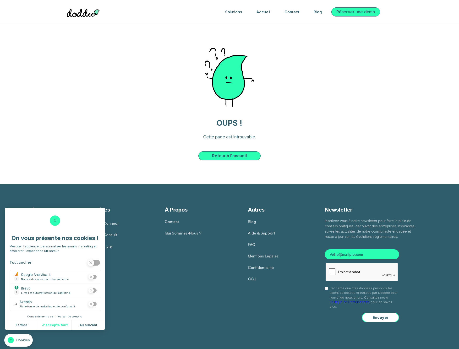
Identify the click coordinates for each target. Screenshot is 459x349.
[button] (233, 12)
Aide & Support (261, 233)
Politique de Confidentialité (350, 302)
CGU (252, 279)
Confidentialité (261, 267)
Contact (291, 12)
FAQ (251, 244)
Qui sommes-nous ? (183, 233)
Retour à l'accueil (229, 155)
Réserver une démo (355, 12)
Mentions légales (263, 256)
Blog (318, 12)
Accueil (263, 12)
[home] (82, 12)
